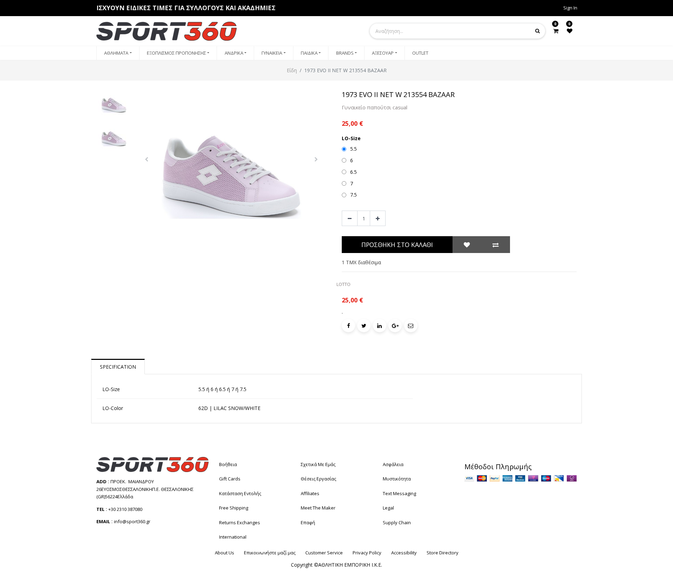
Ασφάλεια (393, 464)
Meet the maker (318, 508)
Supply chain (397, 522)
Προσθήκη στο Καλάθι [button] (397, 244)
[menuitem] (118, 53)
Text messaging (399, 493)
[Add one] (378, 218)
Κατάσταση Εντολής (240, 493)
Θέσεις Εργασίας (318, 479)
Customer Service (324, 552)
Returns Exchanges (239, 522)
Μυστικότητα (397, 479)
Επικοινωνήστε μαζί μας (269, 552)
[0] (556, 31)
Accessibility (404, 552)
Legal (388, 508)
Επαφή (308, 522)
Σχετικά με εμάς (318, 464)
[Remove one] (350, 218)
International (232, 537)
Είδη (292, 70)
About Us (224, 552)
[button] (147, 159)
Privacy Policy (367, 552)
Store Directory (442, 552)
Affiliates (310, 493)
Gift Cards (229, 479)
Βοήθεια (228, 464)
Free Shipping (233, 508)
